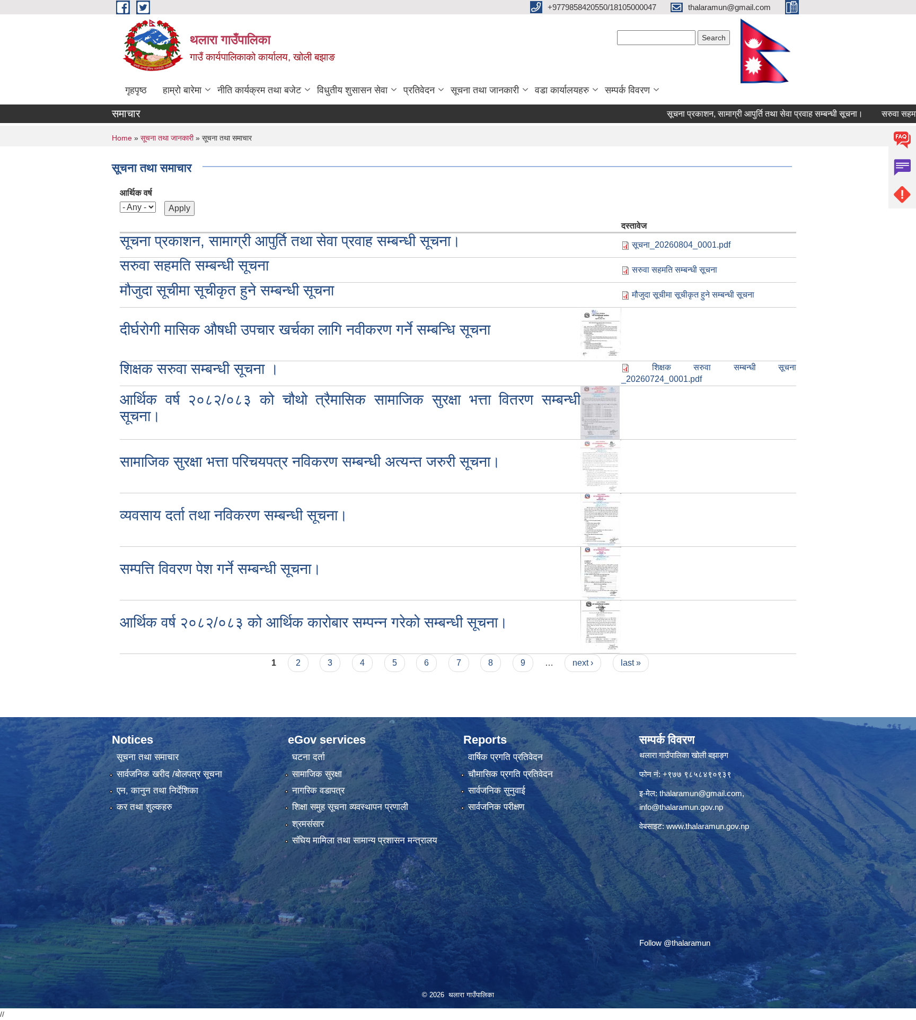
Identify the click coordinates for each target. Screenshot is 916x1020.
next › (582, 662)
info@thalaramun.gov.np (681, 807)
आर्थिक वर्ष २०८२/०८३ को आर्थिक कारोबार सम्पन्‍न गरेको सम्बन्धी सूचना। (314, 622)
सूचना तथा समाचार (148, 757)
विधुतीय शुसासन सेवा (352, 90)
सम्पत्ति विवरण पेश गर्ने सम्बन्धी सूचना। (220, 569)
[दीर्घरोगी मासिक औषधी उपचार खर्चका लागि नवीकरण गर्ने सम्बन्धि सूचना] (600, 333)
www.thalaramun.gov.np (707, 826)
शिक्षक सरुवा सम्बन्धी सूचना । (199, 369)
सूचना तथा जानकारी (485, 90)
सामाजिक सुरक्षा (317, 774)
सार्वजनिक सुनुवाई (496, 791)
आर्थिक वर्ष (136, 192)
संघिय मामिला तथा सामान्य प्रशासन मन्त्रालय (364, 840)
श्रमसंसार (308, 824)
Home (122, 138)
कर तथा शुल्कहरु (144, 807)
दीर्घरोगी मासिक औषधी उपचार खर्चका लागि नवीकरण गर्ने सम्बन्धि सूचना (305, 329)
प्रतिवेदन (419, 90)
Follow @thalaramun (674, 942)
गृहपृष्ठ (136, 90)
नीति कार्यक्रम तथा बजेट (259, 90)
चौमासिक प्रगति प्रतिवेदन (510, 774)
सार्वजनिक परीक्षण (496, 807)
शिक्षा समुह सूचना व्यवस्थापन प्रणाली (350, 807)
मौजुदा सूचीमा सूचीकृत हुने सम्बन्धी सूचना (227, 290)
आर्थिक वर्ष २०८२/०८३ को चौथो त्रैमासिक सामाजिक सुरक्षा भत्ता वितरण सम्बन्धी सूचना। (350, 407)
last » (631, 662)
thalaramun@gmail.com (700, 793)
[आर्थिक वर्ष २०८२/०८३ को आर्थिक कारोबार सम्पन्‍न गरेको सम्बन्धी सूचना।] (600, 626)
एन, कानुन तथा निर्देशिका (157, 791)
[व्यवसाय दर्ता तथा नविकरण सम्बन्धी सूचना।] (600, 519)
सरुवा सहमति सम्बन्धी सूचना (194, 265)
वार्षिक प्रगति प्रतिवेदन (505, 757)
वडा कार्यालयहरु (562, 90)
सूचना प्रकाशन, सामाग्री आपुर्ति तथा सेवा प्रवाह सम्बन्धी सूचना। (737, 113)
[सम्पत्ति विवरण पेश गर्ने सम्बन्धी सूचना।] (600, 572)
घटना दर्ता (308, 757)
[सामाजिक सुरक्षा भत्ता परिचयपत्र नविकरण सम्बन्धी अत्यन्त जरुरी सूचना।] (600, 465)
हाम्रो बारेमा (182, 90)
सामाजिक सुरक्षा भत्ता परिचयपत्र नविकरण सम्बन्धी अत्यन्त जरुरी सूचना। (310, 462)
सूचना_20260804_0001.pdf (681, 244)
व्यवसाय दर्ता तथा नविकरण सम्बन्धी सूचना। (234, 515)
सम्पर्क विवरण (627, 90)
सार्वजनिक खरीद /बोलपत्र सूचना (169, 774)
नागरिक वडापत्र (318, 791)
